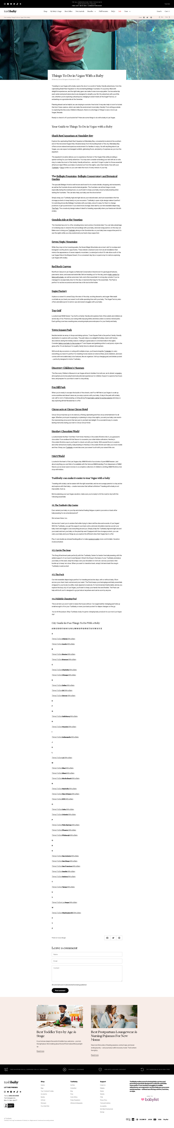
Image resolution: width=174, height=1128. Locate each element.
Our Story (72, 1085)
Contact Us (102, 1085)
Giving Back (73, 1088)
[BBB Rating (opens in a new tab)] (9, 1106)
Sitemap (102, 1112)
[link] (68, 11)
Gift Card (43, 1100)
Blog (71, 1091)
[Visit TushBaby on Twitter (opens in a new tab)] (14, 4)
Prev (162, 17)
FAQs (101, 1097)
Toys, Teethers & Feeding (47, 1091)
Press (71, 1094)
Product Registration (75, 1100)
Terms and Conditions (105, 1103)
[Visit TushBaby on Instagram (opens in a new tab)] (5, 4)
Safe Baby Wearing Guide (106, 1109)
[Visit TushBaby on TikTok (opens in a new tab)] (17, 4)
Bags (42, 1088)
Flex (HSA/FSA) (45, 1106)
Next (166, 17)
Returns (102, 1091)
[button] (45, 11)
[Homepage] (11, 11)
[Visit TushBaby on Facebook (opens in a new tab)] (8, 4)
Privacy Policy (103, 1100)
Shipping (102, 1088)
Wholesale (43, 1103)
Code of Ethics (73, 1097)
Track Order (167, 4)
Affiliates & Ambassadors (76, 1103)
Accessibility (103, 1106)
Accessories (44, 1094)
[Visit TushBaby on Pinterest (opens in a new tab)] (20, 1092)
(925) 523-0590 (14, 1096)
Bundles (43, 1097)
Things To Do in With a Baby (63, 639)
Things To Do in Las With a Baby (64, 902)
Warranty (102, 1094)
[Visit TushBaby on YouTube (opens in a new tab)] (11, 4)
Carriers (43, 1085)
